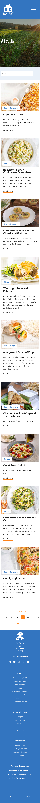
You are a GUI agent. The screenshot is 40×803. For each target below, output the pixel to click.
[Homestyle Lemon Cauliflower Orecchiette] (20, 165)
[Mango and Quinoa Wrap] (20, 348)
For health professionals (18, 774)
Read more (8, 130)
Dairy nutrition (20, 720)
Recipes (20, 717)
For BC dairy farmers (16, 778)
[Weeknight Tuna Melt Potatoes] (20, 284)
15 (34, 617)
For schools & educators (18, 771)
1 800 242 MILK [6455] (20, 650)
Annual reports (20, 695)
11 (12, 617)
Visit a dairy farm (20, 681)
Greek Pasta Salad (14, 465)
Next (18, 623)
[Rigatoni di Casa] (20, 110)
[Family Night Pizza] (20, 574)
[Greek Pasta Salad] (20, 461)
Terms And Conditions (27, 797)
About (20, 688)
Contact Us (20, 755)
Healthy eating (20, 727)
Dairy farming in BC (20, 678)
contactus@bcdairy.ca (20, 656)
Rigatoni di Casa (13, 115)
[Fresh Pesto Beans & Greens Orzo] (20, 513)
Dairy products (20, 685)
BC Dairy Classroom (20, 749)
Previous (21, 611)
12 (17, 617)
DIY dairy (20, 723)
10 (6, 617)
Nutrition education (20, 752)
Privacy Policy (14, 797)
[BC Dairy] (8, 9)
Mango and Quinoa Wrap (18, 352)
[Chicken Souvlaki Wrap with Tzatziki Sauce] (20, 409)
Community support (20, 691)
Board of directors (20, 702)
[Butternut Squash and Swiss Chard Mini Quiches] (20, 226)
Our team (20, 698)
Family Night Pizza (14, 579)
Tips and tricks (20, 730)
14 (28, 617)
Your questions (20, 745)
